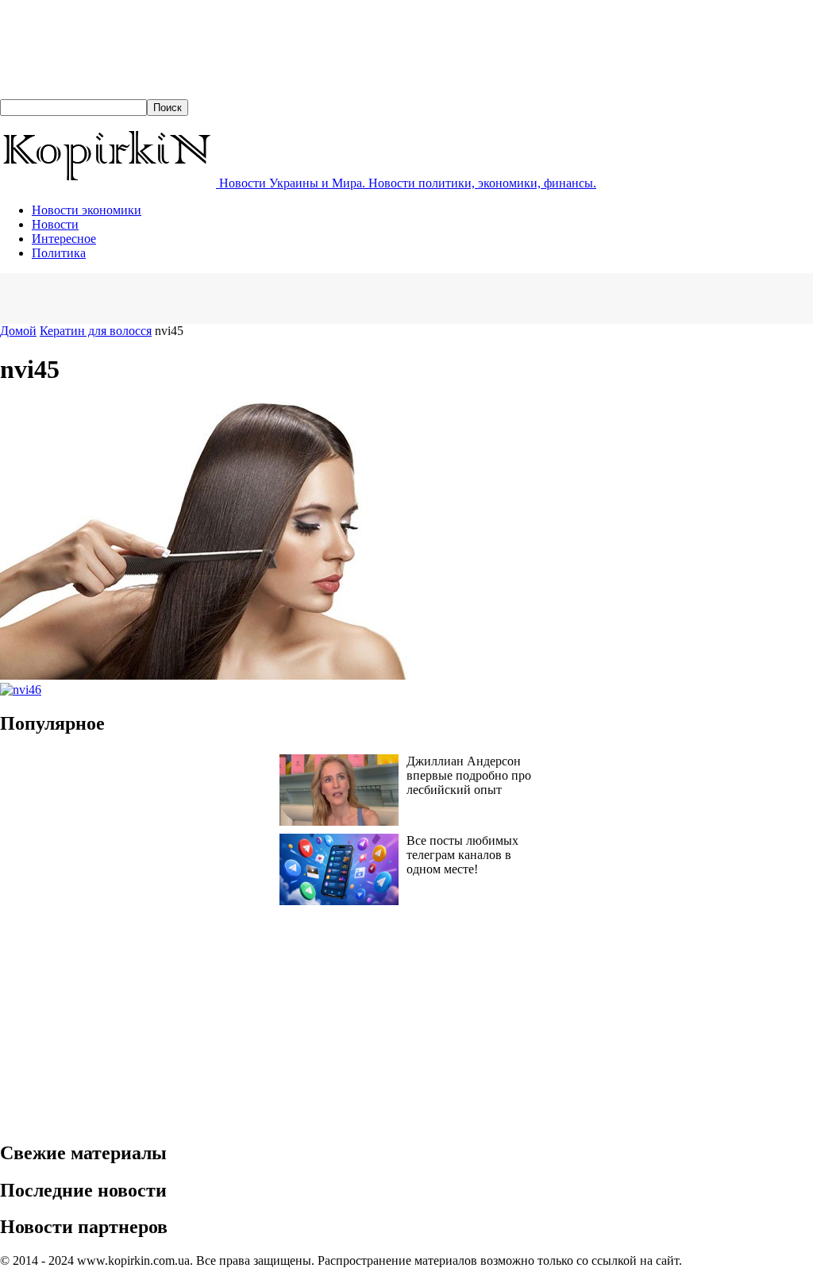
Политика (59, 253)
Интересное (64, 238)
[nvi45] (218, 675)
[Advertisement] (186, 297)
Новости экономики (86, 210)
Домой (18, 330)
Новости (55, 224)
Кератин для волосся (96, 330)
